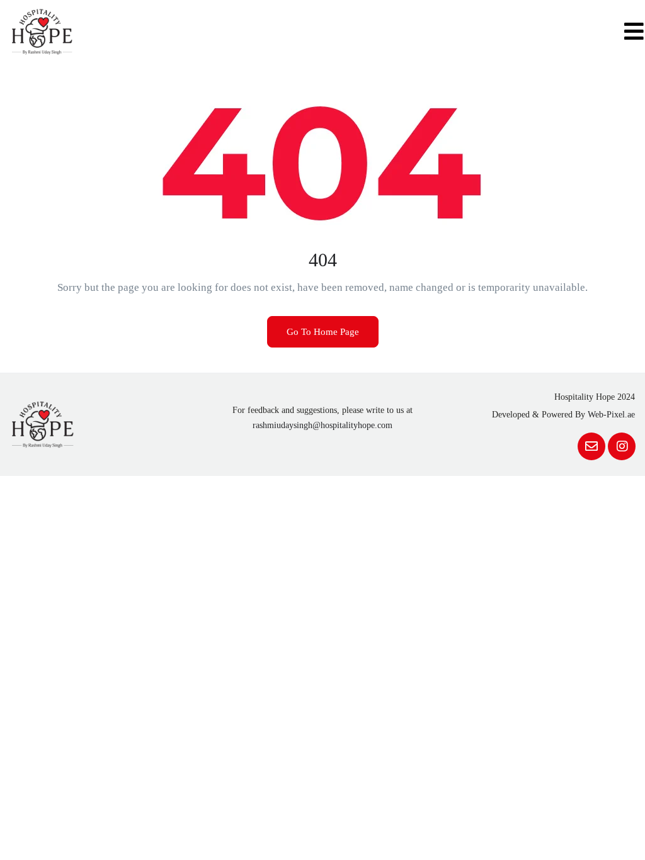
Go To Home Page (323, 332)
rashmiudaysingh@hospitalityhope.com (322, 425)
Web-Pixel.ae (611, 414)
